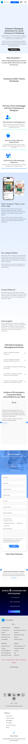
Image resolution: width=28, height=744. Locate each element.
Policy (16, 703)
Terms (12, 703)
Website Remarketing (19, 634)
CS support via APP (5, 634)
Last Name (5, 483)
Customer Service (8, 520)
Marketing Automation (9, 523)
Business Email (6, 495)
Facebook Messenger (19, 648)
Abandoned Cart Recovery (20, 630)
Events (17, 659)
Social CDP (6, 525)
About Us (14, 662)
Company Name (7, 507)
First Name (5, 477)
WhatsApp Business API (19, 646)
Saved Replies (4, 639)
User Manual (23, 659)
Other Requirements (7, 528)
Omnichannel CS (5, 630)
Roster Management (6, 653)
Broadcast (16, 632)
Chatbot (3, 632)
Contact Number (7, 489)
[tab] (14, 353)
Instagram (16, 650)
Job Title (5, 501)
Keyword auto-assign (6, 655)
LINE (15, 653)
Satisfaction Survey (5, 637)
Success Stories (10, 659)
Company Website (7, 512)
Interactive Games (18, 639)
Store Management (5, 650)
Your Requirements (7, 518)
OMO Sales (19, 523)
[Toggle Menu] (25, 2)
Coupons (16, 637)
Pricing (4, 659)
